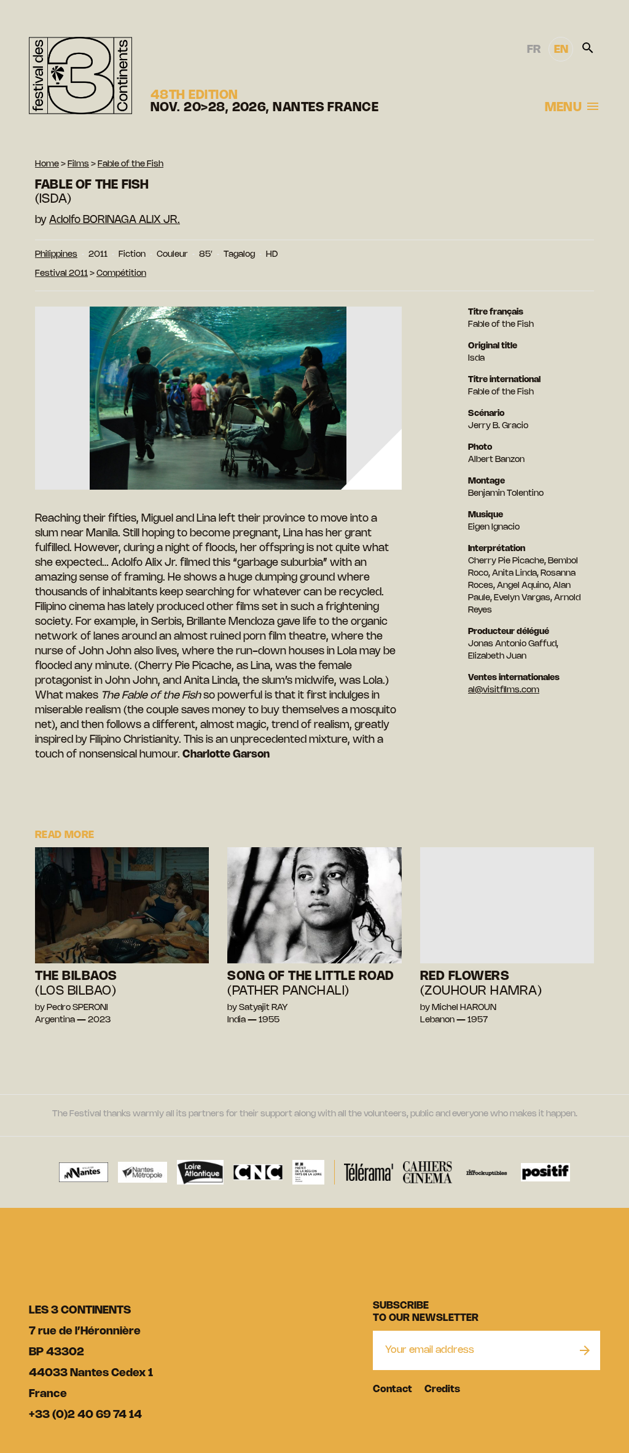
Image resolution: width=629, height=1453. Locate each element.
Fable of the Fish (130, 164)
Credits (442, 1389)
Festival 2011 (61, 274)
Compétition (121, 274)
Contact (392, 1389)
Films (78, 164)
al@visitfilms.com (503, 690)
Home (47, 164)
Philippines (56, 255)
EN (561, 50)
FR (534, 50)
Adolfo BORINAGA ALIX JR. (114, 220)
